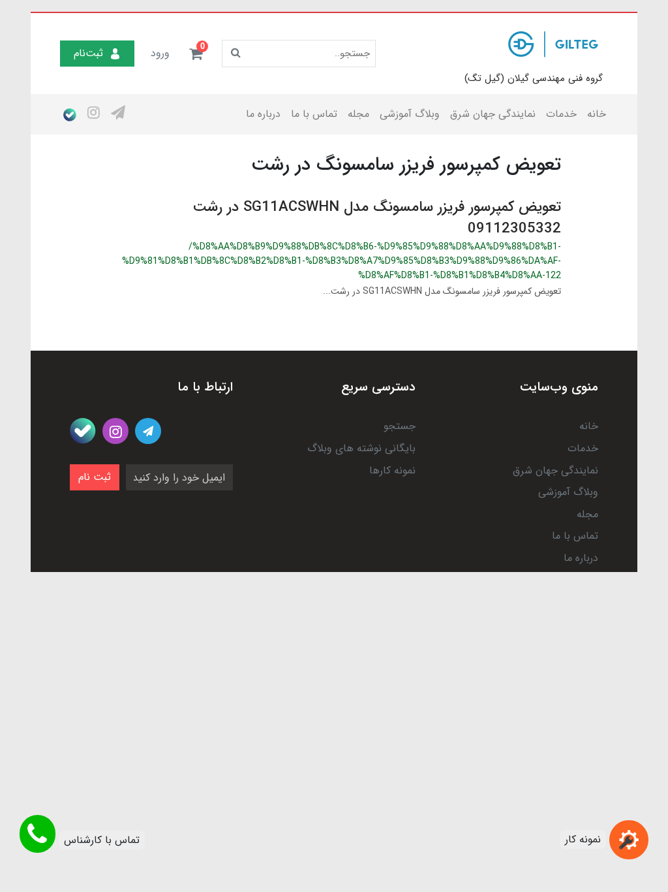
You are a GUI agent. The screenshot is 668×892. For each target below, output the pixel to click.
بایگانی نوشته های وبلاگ (361, 448)
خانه (596, 114)
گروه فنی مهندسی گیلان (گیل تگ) (533, 78)
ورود (160, 53)
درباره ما (263, 114)
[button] (195, 53)
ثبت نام (94, 477)
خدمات (561, 114)
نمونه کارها (392, 470)
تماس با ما (314, 114)
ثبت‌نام (88, 53)
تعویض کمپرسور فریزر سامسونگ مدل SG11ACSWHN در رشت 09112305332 (377, 218)
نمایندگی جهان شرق (493, 114)
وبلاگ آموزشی (410, 114)
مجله (358, 114)
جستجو (400, 426)
